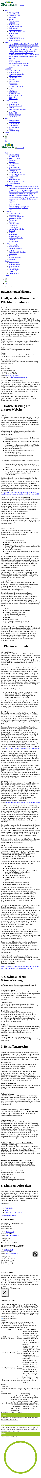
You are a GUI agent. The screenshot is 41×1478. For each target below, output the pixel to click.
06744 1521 (10, 1232)
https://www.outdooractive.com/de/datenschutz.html (17, 968)
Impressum (8, 1207)
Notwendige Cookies (10, 1318)
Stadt (6, 10)
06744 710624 (8, 1250)
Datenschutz (9, 1209)
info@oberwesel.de (12, 1253)
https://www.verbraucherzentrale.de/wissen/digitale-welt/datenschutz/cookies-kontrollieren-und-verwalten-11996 (20, 493)
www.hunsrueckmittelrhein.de (17, 377)
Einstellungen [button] (5, 1288)
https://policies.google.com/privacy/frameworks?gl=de (23, 748)
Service (7, 118)
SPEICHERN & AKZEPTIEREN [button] (12, 1412)
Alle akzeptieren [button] (15, 1288)
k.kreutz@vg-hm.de (12, 375)
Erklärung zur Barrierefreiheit (14, 1212)
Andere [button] (3, 1384)
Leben (7, 100)
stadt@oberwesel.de (12, 1235)
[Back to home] (12, 5)
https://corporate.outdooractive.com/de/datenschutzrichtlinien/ (20, 966)
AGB (6, 1210)
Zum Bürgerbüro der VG (9, 1215)
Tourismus (8, 69)
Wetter (7, 132)
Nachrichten (8, 42)
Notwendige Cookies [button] (7, 1316)
